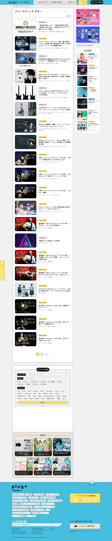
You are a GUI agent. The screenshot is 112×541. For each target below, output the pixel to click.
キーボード (20, 393)
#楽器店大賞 (52, 31)
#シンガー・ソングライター (53, 211)
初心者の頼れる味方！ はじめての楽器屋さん (93, 125)
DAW (31, 398)
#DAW (45, 128)
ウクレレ (57, 393)
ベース (57, 391)
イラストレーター (34, 381)
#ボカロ (48, 48)
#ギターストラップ (60, 112)
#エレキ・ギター (47, 112)
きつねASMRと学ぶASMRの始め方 (93, 68)
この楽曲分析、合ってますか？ (37, 509)
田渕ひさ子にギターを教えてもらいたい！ (21, 512)
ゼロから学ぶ (42, 2)
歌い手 (37, 398)
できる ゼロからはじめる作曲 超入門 (20, 509)
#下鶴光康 (64, 97)
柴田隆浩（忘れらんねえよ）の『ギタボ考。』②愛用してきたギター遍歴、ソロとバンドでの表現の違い (54, 257)
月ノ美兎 (28, 384)
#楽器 (57, 63)
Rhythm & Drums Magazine (19, 531)
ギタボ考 (48, 509)
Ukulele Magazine (36, 531)
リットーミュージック (93, 531)
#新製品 (50, 113)
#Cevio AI (41, 128)
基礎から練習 (57, 2)
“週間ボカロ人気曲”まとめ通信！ (50, 241)
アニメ (43, 398)
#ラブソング (64, 211)
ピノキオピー (20, 384)
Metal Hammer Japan (37, 533)
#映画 (66, 48)
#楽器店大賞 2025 (60, 31)
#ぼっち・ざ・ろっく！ (56, 80)
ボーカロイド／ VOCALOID (52, 494)
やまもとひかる (43, 384)
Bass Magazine (16, 530)
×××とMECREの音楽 (39, 494)
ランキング (26, 381)
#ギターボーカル (47, 162)
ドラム (19, 381)
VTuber (20, 398)
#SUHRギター (42, 80)
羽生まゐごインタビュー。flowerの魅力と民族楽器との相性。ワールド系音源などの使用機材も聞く (54, 142)
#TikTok (44, 211)
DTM (35, 393)
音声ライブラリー (51, 398)
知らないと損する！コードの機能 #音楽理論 (22, 494)
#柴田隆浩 (50, 227)
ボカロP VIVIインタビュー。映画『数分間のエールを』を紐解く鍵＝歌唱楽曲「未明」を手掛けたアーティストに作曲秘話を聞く (55, 43)
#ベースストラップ (43, 113)
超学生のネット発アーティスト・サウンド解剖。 (92, 80)
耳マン (51, 528)
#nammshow (42, 63)
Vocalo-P (43, 381)
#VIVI (44, 48)
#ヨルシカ (59, 97)
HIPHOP (45, 393)
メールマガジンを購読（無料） (86, 526)
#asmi (40, 211)
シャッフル (30, 378)
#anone (40, 97)
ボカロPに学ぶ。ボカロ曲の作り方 (93, 101)
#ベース (67, 112)
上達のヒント (71, 2)
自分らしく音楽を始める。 (24, 2)
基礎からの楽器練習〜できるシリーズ (40, 512)
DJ (39, 393)
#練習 (49, 326)
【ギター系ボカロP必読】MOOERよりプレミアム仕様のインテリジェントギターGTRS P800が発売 (54, 93)
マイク (26, 398)
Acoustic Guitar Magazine (38, 530)
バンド (24, 391)
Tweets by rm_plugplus (84, 45)
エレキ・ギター (50, 391)
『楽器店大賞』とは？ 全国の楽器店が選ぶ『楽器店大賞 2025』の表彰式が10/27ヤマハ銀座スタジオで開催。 (54, 27)
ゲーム (64, 398)
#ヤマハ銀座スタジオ (43, 31)
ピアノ (30, 391)
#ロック (64, 80)
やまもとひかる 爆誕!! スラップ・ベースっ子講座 (93, 57)
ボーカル (35, 384)
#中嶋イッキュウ (55, 162)
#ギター (48, 80)
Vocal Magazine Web (37, 528)
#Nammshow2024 (50, 63)
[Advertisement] (55, 418)
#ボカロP (53, 48)
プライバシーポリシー (84, 531)
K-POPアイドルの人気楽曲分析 (55, 500)
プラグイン (60, 381)
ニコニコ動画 (52, 381)
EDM (51, 393)
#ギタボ (45, 227)
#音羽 (68, 80)
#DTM (40, 48)
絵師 (59, 398)
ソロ (19, 391)
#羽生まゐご (41, 130)
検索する (43, 402)
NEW (46, 354)
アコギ (42, 391)
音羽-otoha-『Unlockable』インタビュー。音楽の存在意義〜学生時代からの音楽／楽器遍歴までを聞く (54, 76)
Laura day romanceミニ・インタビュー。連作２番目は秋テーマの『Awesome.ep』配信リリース (54, 290)
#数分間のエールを (60, 48)
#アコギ (40, 112)
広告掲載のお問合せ (74, 531)
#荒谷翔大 (50, 310)
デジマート (52, 530)
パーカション (28, 393)
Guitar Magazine (16, 528)
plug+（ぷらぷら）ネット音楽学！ (19, 497)
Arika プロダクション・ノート (48, 503)
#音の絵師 (15, 503)
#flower (54, 128)
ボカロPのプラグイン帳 (34, 497)
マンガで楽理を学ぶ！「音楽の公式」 (92, 90)
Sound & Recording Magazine (19, 533)
